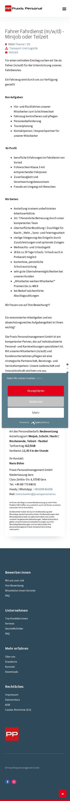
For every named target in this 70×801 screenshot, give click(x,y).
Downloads (11, 671)
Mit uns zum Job (14, 580)
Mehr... (40, 378)
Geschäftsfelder (14, 628)
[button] (64, 9)
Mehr (36, 412)
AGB (7, 704)
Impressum (11, 694)
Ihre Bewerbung (14, 585)
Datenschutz (12, 699)
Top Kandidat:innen (16, 618)
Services (9, 623)
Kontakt (10, 666)
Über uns (10, 656)
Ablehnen (36, 401)
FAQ (7, 595)
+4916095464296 (42, 489)
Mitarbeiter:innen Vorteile (20, 590)
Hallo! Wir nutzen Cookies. (25, 378)
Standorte (11, 661)
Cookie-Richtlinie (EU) (18, 709)
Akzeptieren (36, 391)
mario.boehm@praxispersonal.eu (35, 494)
